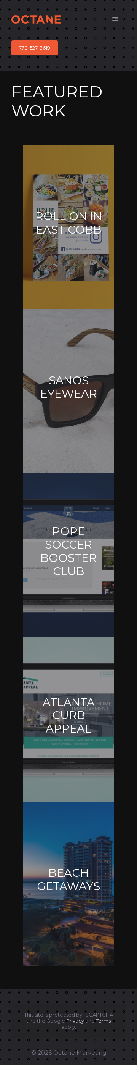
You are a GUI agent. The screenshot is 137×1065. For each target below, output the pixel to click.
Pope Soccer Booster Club (68, 551)
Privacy (75, 1021)
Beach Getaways (68, 880)
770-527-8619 (34, 48)
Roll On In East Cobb (68, 223)
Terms (103, 1021)
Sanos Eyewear (68, 387)
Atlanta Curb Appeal (69, 716)
